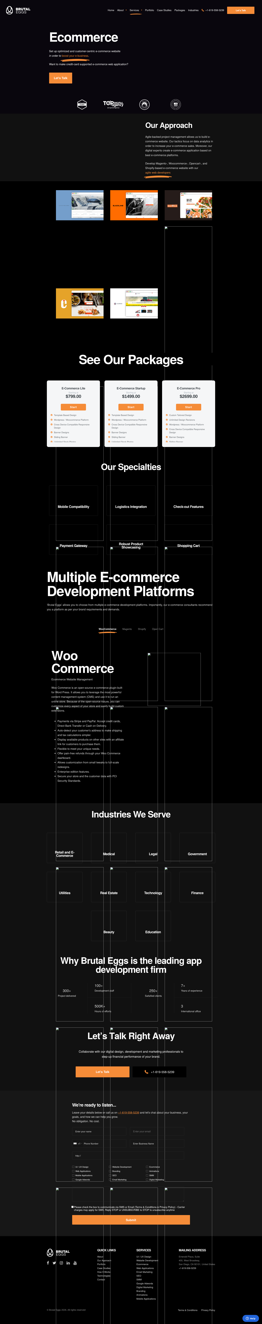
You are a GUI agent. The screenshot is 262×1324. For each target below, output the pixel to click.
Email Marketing (119, 1180)
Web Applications (83, 1171)
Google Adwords (83, 1180)
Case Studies (104, 1268)
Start (73, 407)
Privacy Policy (167, 1207)
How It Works (104, 1272)
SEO (114, 1175)
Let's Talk (241, 10)
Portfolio (101, 1264)
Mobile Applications (84, 1175)
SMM (151, 1175)
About (100, 1256)
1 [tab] (45, 451)
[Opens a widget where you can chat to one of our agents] (250, 1318)
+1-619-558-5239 (162, 1072)
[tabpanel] (82, 106)
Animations (154, 1171)
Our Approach (104, 1260)
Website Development (121, 1167)
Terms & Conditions (146, 1207)
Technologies (103, 1275)
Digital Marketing (156, 1180)
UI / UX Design (82, 1167)
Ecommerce (154, 1167)
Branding (116, 1171)
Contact (101, 1279)
